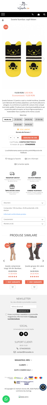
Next (43, 59)
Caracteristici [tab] (8, 219)
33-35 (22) (28, 124)
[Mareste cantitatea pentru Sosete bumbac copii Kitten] (18, 138)
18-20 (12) (7, 119)
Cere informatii (32, 159)
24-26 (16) (28, 119)
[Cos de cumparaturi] (38, 14)
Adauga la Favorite (14, 159)
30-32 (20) (18, 124)
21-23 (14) (18, 119)
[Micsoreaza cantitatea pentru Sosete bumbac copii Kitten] (10, 138)
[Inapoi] (2, 20)
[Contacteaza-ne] (32, 14)
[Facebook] (21, 334)
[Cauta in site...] (44, 14)
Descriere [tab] (7, 203)
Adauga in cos (30, 138)
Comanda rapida (22, 164)
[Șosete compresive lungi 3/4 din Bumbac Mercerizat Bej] (12, 252)
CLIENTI (22, 365)
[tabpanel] (23, 56)
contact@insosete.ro (25, 352)
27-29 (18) (39, 119)
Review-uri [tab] (8, 224)
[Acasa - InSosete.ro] (23, 6)
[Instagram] (26, 334)
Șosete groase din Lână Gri (34, 267)
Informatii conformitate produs (15, 214)
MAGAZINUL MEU (22, 360)
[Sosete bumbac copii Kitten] (23, 56)
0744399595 (24, 348)
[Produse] (3, 15)
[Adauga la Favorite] (12, 287)
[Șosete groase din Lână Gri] (34, 252)
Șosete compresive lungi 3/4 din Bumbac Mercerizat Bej (12, 267)
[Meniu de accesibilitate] (43, 387)
